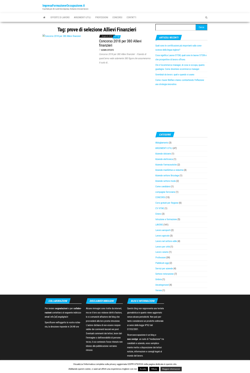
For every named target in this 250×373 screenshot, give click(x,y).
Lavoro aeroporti (162, 230)
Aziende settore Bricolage (167, 175)
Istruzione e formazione (166, 219)
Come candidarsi (162, 186)
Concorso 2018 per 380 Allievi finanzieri (120, 43)
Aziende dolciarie (163, 153)
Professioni (101, 17)
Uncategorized (162, 284)
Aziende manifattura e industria (169, 170)
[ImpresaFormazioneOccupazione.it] (44, 17)
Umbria (158, 279)
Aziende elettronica (164, 159)
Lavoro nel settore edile (166, 241)
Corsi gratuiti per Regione (166, 202)
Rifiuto (154, 369)
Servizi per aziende (164, 268)
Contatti (131, 17)
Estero (158, 213)
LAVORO (159, 224)
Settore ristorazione (164, 273)
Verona (158, 290)
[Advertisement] (181, 109)
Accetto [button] (143, 369)
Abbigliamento (161, 142)
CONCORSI (117, 17)
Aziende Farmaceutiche (166, 164)
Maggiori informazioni (171, 369)
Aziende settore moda (165, 181)
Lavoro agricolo (162, 235)
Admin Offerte (107, 50)
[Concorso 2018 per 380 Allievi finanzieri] (62, 36)
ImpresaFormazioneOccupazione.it (64, 5)
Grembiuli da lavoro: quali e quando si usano (174, 74)
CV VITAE (159, 208)
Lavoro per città (162, 246)
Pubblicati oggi (162, 263)
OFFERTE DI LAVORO (60, 17)
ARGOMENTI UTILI (82, 17)
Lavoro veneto (161, 252)
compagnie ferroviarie (165, 192)
